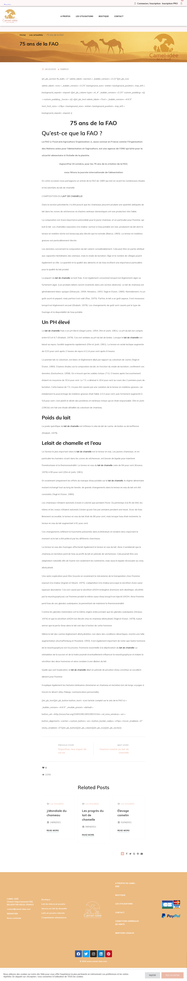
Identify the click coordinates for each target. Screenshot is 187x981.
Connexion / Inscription (149, 3)
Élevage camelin (123, 813)
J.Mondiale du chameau (57, 813)
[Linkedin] (101, 953)
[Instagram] (93, 953)
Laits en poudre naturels (53, 913)
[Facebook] (78, 953)
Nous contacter (14, 918)
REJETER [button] (152, 975)
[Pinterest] (108, 953)
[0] (181, 3)
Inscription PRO (170, 3)
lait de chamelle (62, 277)
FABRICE (64, 69)
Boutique (45, 899)
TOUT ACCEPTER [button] (172, 975)
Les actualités (36, 35)
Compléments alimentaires (53, 917)
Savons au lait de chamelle (54, 908)
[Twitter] (86, 953)
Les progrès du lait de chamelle (93, 815)
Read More (53, 830)
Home (23, 35)
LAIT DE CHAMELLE (72, 196)
